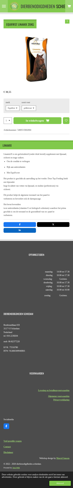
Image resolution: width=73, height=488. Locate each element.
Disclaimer (8, 452)
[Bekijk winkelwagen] (69, 6)
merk (8, 102)
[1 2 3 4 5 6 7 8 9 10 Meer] (8, 120)
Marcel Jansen (62, 458)
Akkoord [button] (60, 483)
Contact (7, 446)
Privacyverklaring (61, 400)
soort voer (26, 102)
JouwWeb (16, 468)
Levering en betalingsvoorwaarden (53, 390)
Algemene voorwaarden (58, 396)
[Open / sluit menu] (4, 6)
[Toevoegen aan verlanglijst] (66, 120)
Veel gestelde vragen (13, 441)
